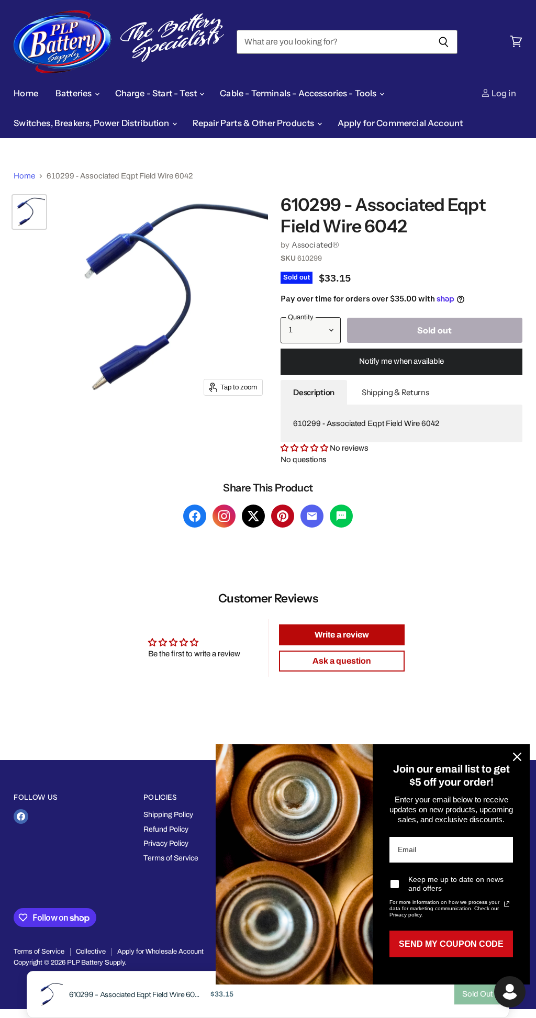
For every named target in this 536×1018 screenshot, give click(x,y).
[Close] (517, 756)
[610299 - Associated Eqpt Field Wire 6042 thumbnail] (29, 212)
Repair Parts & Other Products (254, 123)
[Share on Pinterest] (282, 516)
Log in (503, 93)
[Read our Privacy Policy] (506, 904)
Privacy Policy (165, 843)
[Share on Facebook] (194, 516)
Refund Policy (165, 829)
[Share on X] (253, 516)
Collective (91, 951)
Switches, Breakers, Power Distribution (92, 123)
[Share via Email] (311, 516)
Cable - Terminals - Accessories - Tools (299, 93)
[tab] (314, 392)
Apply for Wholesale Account (160, 951)
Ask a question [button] (341, 660)
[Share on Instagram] (224, 516)
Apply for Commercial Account (400, 123)
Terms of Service (170, 858)
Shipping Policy (168, 815)
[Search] (443, 42)
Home (26, 93)
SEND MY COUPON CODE (451, 943)
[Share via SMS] (341, 516)
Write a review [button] (342, 634)
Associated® (316, 245)
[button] (305, 448)
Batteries (74, 93)
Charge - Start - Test (157, 93)
